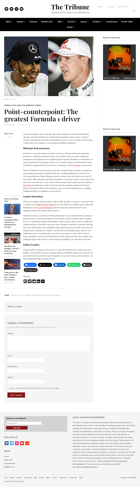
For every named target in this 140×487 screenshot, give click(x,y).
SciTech (71, 22)
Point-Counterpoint (25, 105)
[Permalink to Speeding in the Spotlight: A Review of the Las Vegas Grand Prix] (12, 238)
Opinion (20, 22)
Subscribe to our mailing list (16, 418)
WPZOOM (132, 478)
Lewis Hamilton (26, 295)
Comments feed (9, 463)
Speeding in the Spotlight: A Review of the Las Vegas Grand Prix (11, 250)
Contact (111, 7)
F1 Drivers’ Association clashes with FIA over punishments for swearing (11, 222)
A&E (60, 22)
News (8, 22)
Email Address (12, 366)
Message (10, 333)
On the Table (127, 22)
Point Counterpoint (53, 295)
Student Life (46, 22)
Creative (96, 22)
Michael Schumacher (39, 295)
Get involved (123, 7)
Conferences (112, 22)
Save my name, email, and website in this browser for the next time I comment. (34, 388)
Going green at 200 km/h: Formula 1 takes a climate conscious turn (11, 276)
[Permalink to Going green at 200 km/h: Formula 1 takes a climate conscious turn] (12, 264)
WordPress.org (9, 467)
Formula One (10, 105)
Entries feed (8, 460)
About (100, 7)
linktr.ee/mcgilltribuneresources (87, 467)
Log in (6, 456)
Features (33, 22)
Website (10, 377)
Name (9, 355)
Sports (84, 22)
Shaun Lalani (10, 124)
